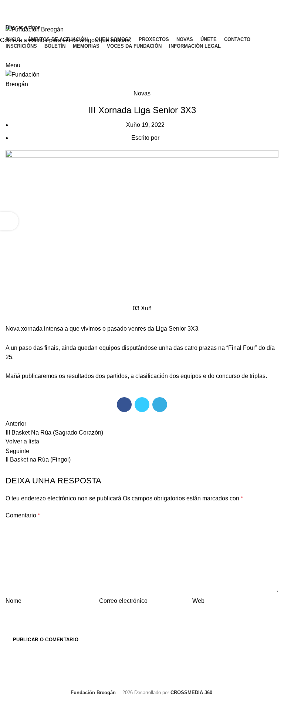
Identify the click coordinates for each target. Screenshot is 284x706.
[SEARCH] (274, 27)
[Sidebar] (9, 221)
